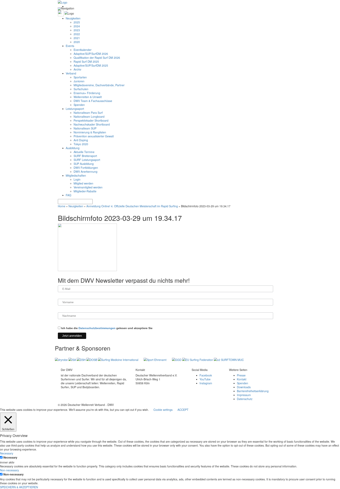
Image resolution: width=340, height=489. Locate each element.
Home (61, 206)
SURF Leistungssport (87, 160)
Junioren (79, 81)
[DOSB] (92, 359)
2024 (77, 26)
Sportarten (80, 77)
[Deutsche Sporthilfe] (81, 359)
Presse (241, 375)
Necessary (10, 457)
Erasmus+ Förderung (87, 93)
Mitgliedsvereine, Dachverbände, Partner (99, 85)
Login (77, 179)
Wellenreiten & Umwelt (88, 97)
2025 (77, 22)
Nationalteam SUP (85, 128)
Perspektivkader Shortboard (91, 120)
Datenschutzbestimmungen (97, 328)
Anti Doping (81, 140)
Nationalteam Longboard (89, 116)
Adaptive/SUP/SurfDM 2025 (91, 65)
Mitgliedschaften (76, 175)
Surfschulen (81, 89)
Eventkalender (82, 50)
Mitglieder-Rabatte (85, 191)
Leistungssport (75, 109)
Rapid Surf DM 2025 (86, 61)
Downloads (244, 387)
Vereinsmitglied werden (88, 187)
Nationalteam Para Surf (88, 113)
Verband (71, 73)
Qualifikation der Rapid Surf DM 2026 (97, 58)
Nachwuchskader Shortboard (92, 124)
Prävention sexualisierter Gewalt (94, 136)
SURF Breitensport (85, 156)
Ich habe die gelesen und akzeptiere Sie (106, 328)
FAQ (68, 195)
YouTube (205, 379)
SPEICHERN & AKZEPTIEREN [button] (19, 487)
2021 (77, 38)
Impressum (244, 395)
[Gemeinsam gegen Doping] (177, 359)
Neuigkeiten (73, 18)
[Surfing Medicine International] (118, 359)
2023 (77, 30)
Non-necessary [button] (9, 470)
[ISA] (72, 359)
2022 (77, 34)
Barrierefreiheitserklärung (253, 391)
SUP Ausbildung (84, 164)
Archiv (77, 69)
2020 (77, 42)
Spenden (79, 105)
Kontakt (241, 379)
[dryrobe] (61, 359)
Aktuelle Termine (84, 152)
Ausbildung (72, 148)
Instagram (206, 383)
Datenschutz (244, 399)
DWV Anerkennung (85, 171)
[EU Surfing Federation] (198, 359)
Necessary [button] (6, 453)
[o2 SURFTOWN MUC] (229, 359)
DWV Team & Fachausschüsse (93, 101)
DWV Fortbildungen (86, 168)
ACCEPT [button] (182, 410)
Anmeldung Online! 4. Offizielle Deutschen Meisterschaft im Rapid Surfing (132, 206)
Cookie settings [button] (163, 410)
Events (70, 46)
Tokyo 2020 (81, 144)
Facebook (206, 375)
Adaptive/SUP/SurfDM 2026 (91, 54)
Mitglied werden (83, 183)
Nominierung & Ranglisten (90, 132)
